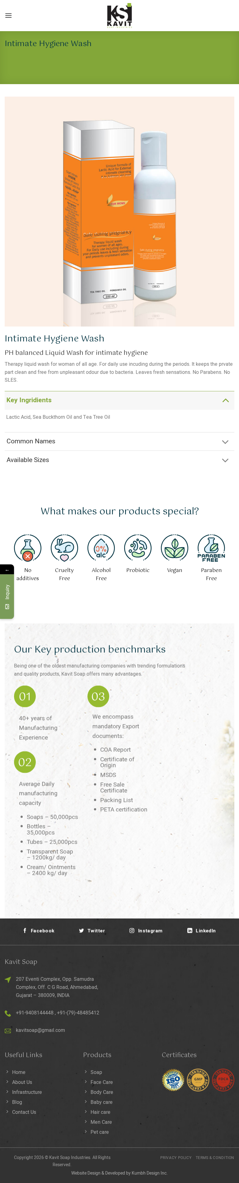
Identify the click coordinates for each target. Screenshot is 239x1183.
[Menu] (8, 15)
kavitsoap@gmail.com (40, 1030)
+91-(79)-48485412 (78, 1013)
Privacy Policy (176, 1158)
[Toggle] (225, 400)
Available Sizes (28, 460)
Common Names (31, 441)
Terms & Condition (215, 1158)
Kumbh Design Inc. (150, 1173)
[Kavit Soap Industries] (119, 15)
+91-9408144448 (35, 1013)
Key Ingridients (29, 400)
